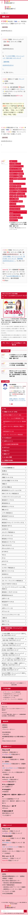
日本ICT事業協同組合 (8, 885)
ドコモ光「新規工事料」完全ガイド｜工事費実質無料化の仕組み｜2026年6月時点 (14, 715)
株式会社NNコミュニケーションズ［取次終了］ (14, 422)
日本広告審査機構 (7, 893)
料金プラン (6, 451)
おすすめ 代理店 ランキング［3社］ (12, 415)
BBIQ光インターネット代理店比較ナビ (13, 772)
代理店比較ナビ (11, 754)
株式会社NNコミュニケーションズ (12, 694)
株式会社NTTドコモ (8, 431)
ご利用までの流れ (8, 460)
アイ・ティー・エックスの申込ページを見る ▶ (14, 344)
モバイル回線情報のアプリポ (10, 799)
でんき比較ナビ (6, 815)
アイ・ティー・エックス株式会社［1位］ (14, 418)
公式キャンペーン (8, 441)
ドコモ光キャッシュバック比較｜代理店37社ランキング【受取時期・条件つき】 (18, 224)
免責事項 (4, 727)
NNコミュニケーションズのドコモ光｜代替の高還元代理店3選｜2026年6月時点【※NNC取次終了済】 (18, 373)
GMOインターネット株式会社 (11, 695)
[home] (12, 404)
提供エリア (6, 454)
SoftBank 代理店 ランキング (11, 831)
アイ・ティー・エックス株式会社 (12, 692)
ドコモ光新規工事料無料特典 (10, 444)
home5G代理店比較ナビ (13, 276)
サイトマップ (6, 683)
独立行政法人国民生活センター (11, 880)
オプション (6, 447)
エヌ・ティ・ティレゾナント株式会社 (13, 434)
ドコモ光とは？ (8, 438)
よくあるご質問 (8, 457)
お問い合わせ (12, 683)
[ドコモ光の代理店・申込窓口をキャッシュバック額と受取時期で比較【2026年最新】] (13, 2)
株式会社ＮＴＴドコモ (9, 697)
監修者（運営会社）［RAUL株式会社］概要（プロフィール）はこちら (17, 399)
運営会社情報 (14, 684)
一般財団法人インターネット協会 (12, 889)
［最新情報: (6, 62)
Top (5, 408)
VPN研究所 (5, 792)
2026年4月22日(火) (8, 65)
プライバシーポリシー (8, 729)
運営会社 (4, 725)
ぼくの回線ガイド (7, 787)
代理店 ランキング (12, 833)
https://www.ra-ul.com (9, 741)
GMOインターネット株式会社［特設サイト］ (13, 427)
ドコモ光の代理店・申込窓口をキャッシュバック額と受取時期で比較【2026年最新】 (14, 903)
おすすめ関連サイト (21, 683)
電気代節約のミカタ (8, 813)
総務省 (4, 874)
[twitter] (10, 404)
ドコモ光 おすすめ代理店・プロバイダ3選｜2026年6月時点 (18, 364)
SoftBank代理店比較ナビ (10, 752)
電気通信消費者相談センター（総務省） (13, 876)
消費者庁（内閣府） (8, 878)
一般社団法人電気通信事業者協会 (12, 883)
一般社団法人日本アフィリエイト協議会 (13, 887)
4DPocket (5, 808)
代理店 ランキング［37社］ (11, 412)
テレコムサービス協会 (8, 891)
